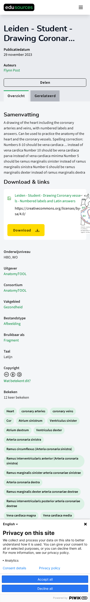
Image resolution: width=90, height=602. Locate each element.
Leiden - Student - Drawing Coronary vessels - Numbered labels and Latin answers (48, 198)
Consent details (14, 568)
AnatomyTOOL (15, 273)
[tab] (16, 95)
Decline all (45, 588)
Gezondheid (13, 307)
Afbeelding (12, 323)
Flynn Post (12, 70)
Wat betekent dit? (17, 380)
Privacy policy (49, 568)
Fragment (11, 340)
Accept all (45, 579)
